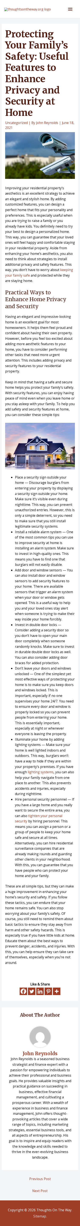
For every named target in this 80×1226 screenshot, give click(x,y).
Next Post (40, 1190)
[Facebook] (23, 991)
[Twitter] (31, 991)
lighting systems (41, 772)
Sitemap (39, 1216)
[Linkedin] (40, 991)
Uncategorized (16, 122)
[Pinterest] (48, 991)
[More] (56, 991)
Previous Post (40, 1178)
